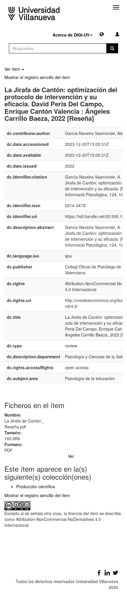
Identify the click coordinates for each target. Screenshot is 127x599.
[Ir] (112, 48)
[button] (101, 34)
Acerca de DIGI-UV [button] (71, 35)
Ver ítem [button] (12, 69)
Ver (71, 456)
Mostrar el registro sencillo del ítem (37, 77)
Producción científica (35, 486)
